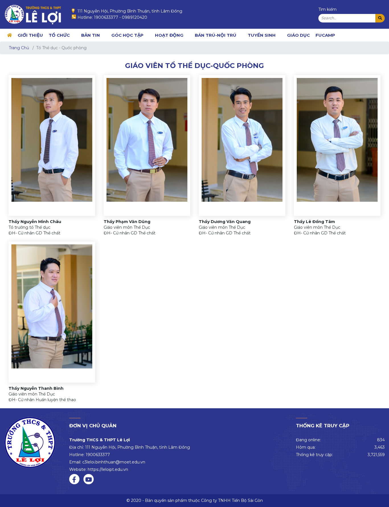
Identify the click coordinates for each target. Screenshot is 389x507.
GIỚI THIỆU (30, 35)
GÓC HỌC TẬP (127, 35)
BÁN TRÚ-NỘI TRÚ (215, 35)
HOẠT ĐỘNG (169, 35)
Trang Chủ (19, 47)
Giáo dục (298, 35)
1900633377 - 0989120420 (120, 17)
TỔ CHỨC (59, 35)
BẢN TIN (90, 35)
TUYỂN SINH (262, 35)
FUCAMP (325, 35)
